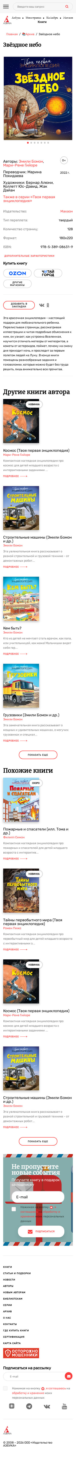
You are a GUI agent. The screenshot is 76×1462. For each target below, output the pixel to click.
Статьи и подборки (17, 1273)
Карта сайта (12, 1343)
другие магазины (17, 284)
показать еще (38, 755)
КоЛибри (52, 18)
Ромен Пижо (12, 928)
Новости (9, 1279)
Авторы (8, 1286)
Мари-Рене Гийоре (20, 165)
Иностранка (33, 18)
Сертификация (13, 1337)
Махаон (68, 18)
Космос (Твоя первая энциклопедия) (36, 450)
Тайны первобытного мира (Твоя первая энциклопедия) (32, 922)
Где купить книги (16, 1330)
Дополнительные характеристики (29, 256)
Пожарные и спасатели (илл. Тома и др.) (35, 831)
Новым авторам (14, 1292)
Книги (42, 22)
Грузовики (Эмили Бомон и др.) (31, 715)
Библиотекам (13, 1298)
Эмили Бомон (31, 161)
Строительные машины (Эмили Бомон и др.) (37, 539)
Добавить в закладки (19, 305)
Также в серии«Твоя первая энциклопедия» (29, 199)
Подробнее (11, 476)
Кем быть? (12, 628)
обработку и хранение (28, 1393)
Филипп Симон (14, 837)
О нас (7, 1317)
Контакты (10, 1324)
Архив (7, 1311)
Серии (7, 1305)
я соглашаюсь (56, 1388)
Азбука (16, 18)
